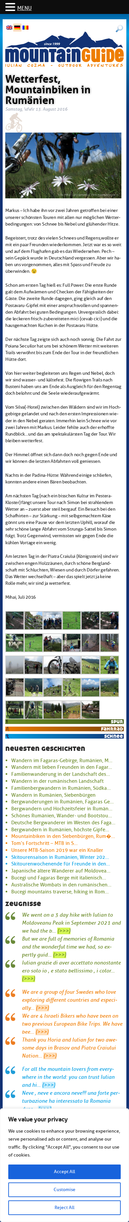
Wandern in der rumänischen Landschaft (57, 781)
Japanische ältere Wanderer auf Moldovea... (60, 870)
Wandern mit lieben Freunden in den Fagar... (61, 767)
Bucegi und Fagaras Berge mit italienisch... (58, 877)
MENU (24, 8)
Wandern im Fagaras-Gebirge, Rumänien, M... (61, 760)
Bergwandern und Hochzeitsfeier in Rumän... (61, 808)
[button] (11, 7)
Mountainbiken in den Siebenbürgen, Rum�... (63, 836)
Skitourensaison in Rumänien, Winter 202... (60, 857)
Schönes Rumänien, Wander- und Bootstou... (61, 815)
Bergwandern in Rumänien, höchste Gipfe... (60, 829)
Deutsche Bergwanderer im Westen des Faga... (63, 822)
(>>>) (63, 931)
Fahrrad (112, 728)
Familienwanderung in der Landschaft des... (60, 774)
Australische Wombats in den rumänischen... (61, 884)
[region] (64, 1165)
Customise (64, 1189)
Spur (117, 721)
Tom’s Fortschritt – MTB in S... (44, 843)
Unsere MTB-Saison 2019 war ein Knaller (57, 850)
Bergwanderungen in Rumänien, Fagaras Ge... (62, 801)
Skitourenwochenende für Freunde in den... (60, 864)
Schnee (113, 736)
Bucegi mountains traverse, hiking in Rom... (60, 891)
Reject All (64, 1207)
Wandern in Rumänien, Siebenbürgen (53, 795)
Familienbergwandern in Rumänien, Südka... (61, 788)
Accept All (64, 1171)
